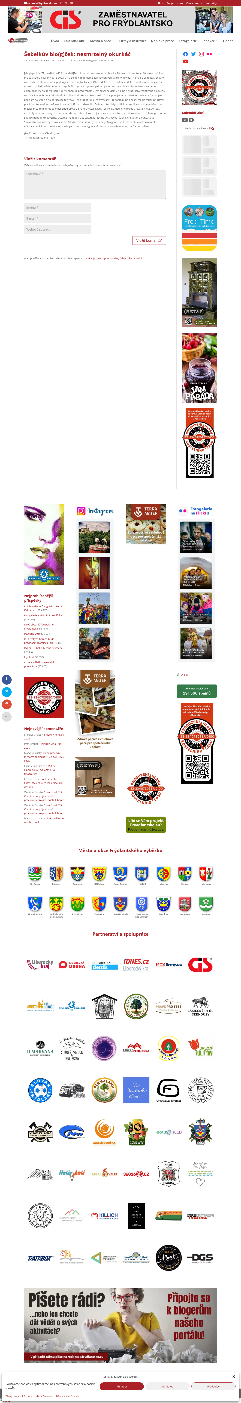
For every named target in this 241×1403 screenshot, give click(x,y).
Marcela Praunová (40, 60)
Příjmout (121, 1386)
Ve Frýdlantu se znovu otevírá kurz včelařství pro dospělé (43, 783)
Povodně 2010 (32, 633)
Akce (160, 3)
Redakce (208, 41)
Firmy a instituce (132, 41)
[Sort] (191, 120)
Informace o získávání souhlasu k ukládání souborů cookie (50, 1396)
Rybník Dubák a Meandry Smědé (43, 648)
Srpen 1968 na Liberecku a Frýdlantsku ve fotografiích (40, 770)
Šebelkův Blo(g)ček (87, 60)
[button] (234, 1376)
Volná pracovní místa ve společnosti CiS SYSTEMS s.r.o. (44, 757)
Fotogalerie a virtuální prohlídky (43, 615)
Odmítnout (167, 1386)
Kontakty (211, 3)
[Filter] (185, 120)
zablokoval (197, 691)
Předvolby (213, 1386)
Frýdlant (29, 657)
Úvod (55, 41)
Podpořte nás (175, 3)
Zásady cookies (12, 1396)
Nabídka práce (162, 41)
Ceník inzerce (194, 3)
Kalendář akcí (75, 41)
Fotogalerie (188, 41)
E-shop (228, 41)
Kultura (72, 60)
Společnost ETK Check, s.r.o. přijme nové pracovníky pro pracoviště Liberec (44, 796)
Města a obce (100, 41)
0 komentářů (106, 60)
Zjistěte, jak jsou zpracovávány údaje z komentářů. (113, 258)
